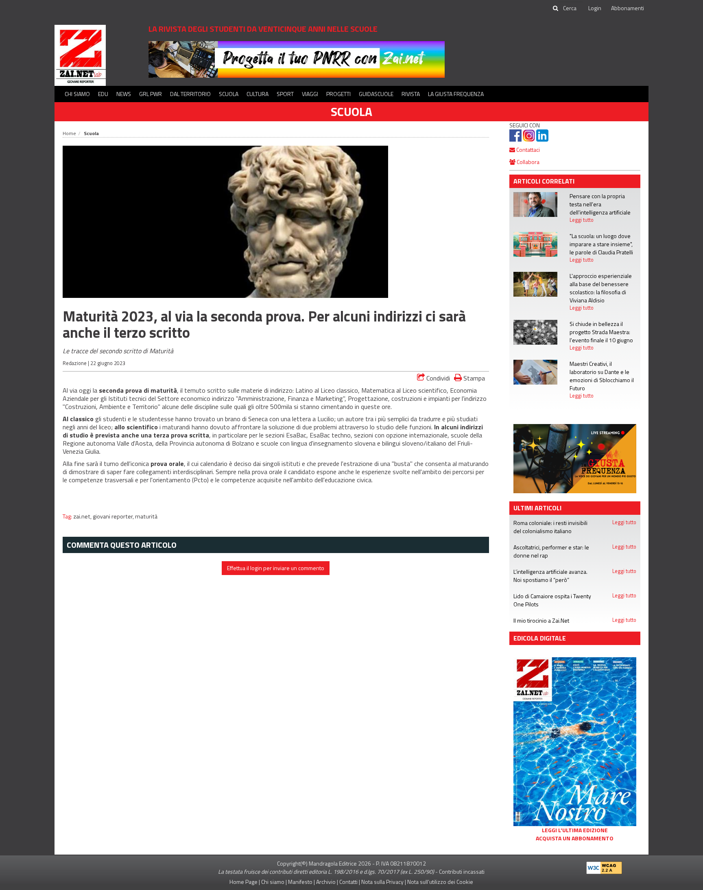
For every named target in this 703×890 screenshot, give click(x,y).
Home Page (243, 881)
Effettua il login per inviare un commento (275, 568)
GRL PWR (150, 94)
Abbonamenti (627, 8)
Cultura (258, 94)
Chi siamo (77, 94)
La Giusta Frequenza (456, 94)
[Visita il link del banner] (296, 59)
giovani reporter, (114, 516)
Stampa (473, 378)
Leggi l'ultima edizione (575, 830)
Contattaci (527, 149)
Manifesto (300, 881)
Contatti (348, 881)
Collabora (527, 161)
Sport (285, 94)
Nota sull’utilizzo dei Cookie (440, 881)
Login (594, 8)
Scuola (228, 94)
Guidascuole (376, 94)
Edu (103, 94)
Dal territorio (190, 94)
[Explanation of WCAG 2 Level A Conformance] (604, 866)
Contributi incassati (462, 871)
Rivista (411, 94)
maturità (146, 516)
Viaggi (310, 94)
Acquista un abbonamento (574, 838)
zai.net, (83, 516)
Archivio (326, 881)
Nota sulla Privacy (382, 881)
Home (69, 133)
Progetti (338, 94)
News (123, 94)
